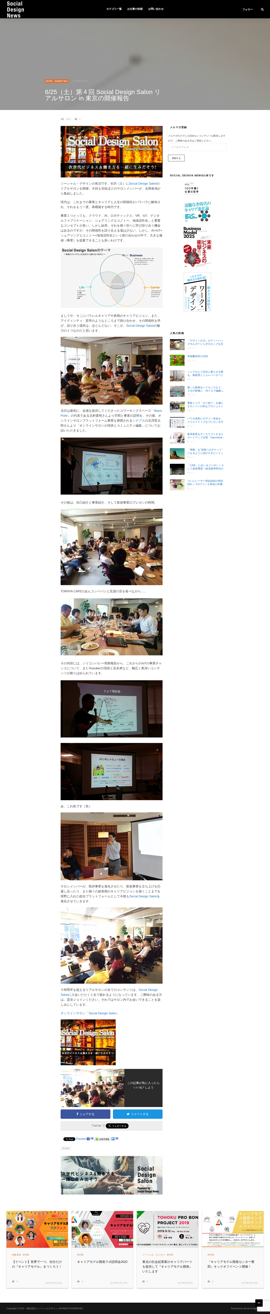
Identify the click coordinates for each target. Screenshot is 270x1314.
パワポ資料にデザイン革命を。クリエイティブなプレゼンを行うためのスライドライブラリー (205, 420)
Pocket (81, 1139)
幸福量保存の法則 (197, 356)
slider (66, 1148)
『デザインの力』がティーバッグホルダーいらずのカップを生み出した (205, 342)
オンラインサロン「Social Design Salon (88, 1013)
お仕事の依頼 (135, 9)
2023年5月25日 (54, 1283)
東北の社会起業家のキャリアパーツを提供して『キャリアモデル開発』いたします (167, 1266)
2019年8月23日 (249, 1283)
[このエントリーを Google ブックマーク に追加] (88, 1139)
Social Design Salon (142, 183)
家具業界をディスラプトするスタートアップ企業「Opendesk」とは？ (206, 436)
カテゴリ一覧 (114, 9)
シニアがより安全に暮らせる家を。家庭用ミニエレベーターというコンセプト (205, 373)
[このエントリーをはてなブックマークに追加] (92, 1139)
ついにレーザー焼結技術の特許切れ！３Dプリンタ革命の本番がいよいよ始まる (205, 482)
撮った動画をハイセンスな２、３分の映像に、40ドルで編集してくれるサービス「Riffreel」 (205, 389)
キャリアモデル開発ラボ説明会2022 (102, 1262)
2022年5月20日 (119, 1283)
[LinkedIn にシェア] (112, 1139)
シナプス (138, 420)
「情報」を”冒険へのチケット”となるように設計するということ (205, 451)
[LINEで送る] (102, 1139)
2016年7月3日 (80, 81)
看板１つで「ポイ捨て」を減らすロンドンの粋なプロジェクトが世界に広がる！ (205, 404)
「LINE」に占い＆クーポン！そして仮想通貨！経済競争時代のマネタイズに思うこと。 (205, 467)
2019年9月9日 (185, 1283)
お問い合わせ (156, 9)
